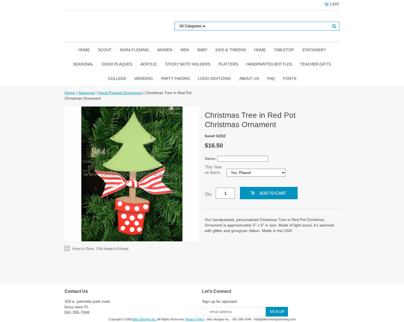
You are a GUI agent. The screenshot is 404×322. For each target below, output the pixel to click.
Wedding (143, 78)
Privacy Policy (194, 319)
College (117, 78)
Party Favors (175, 78)
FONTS (289, 78)
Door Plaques (117, 64)
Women (164, 50)
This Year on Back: (213, 170)
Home (84, 50)
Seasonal (83, 64)
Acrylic (148, 64)
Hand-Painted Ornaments (120, 93)
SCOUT (105, 50)
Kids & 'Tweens (230, 50)
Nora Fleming (134, 50)
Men (185, 50)
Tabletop (284, 50)
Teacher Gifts (315, 64)
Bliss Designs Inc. (145, 319)
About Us (249, 78)
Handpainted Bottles (269, 64)
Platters (228, 64)
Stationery (314, 50)
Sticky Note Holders (187, 64)
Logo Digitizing (214, 78)
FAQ (271, 78)
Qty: (208, 194)
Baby (202, 50)
